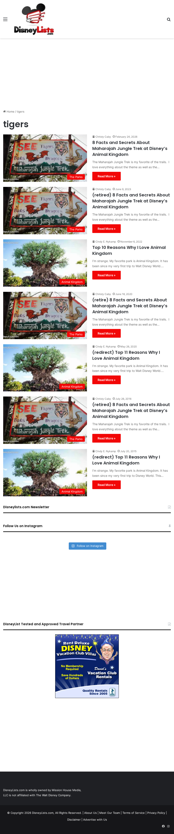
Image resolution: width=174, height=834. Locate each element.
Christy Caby (103, 136)
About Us (90, 812)
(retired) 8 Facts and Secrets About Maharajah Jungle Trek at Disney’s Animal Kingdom (131, 201)
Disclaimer (74, 819)
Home (10, 111)
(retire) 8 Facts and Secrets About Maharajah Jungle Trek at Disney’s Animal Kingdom (129, 306)
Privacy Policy (156, 812)
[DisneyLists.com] (34, 19)
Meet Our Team (109, 812)
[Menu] (5, 20)
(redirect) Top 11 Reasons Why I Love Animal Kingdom (126, 355)
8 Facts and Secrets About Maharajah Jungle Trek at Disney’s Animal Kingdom (129, 148)
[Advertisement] (87, 72)
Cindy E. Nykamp (105, 241)
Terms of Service (133, 812)
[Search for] (169, 20)
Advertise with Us (95, 819)
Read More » (106, 176)
